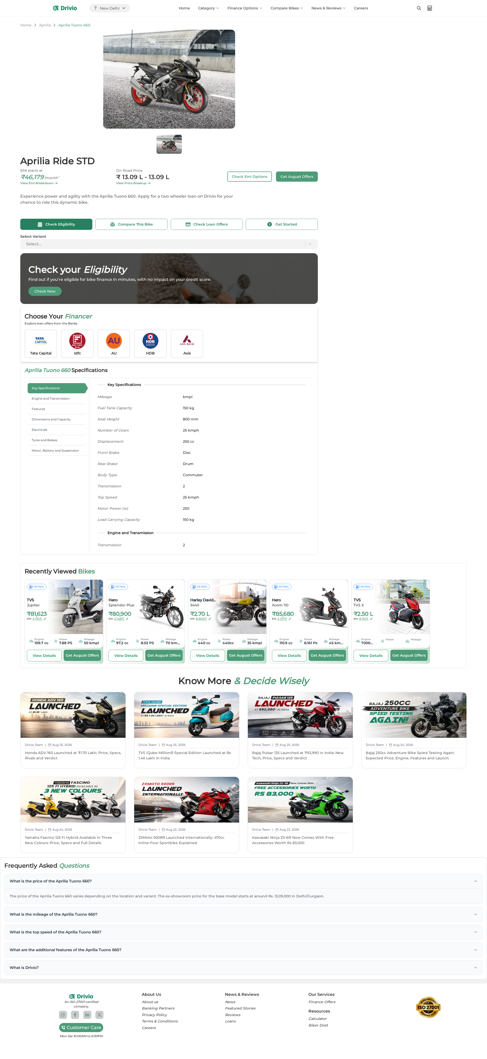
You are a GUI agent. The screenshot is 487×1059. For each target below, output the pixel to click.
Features (38, 409)
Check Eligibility (60, 224)
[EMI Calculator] (429, 8)
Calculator (317, 1019)
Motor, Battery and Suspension (55, 450)
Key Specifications (46, 388)
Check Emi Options (249, 176)
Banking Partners (158, 1008)
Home (184, 8)
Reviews (232, 1015)
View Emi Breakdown (37, 183)
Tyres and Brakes (44, 440)
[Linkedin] (87, 1015)
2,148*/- (119, 619)
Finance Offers (321, 1002)
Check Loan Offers (211, 224)
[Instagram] (63, 1015)
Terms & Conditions (160, 1021)
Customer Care (84, 1027)
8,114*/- (364, 619)
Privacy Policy (154, 1015)
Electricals (39, 430)
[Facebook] (75, 1015)
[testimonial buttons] (170, 122)
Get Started (286, 224)
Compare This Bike (135, 224)
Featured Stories (240, 1008)
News (230, 1002)
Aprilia (45, 25)
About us (150, 1002)
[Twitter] (99, 1015)
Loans (230, 1021)
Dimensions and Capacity (51, 419)
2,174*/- (37, 619)
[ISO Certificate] (428, 1007)
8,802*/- (201, 619)
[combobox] (26, 244)
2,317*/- (282, 619)
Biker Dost (318, 1025)
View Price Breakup (131, 183)
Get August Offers (297, 176)
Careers (361, 8)
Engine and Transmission (51, 398)
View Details (44, 655)
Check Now (45, 291)
